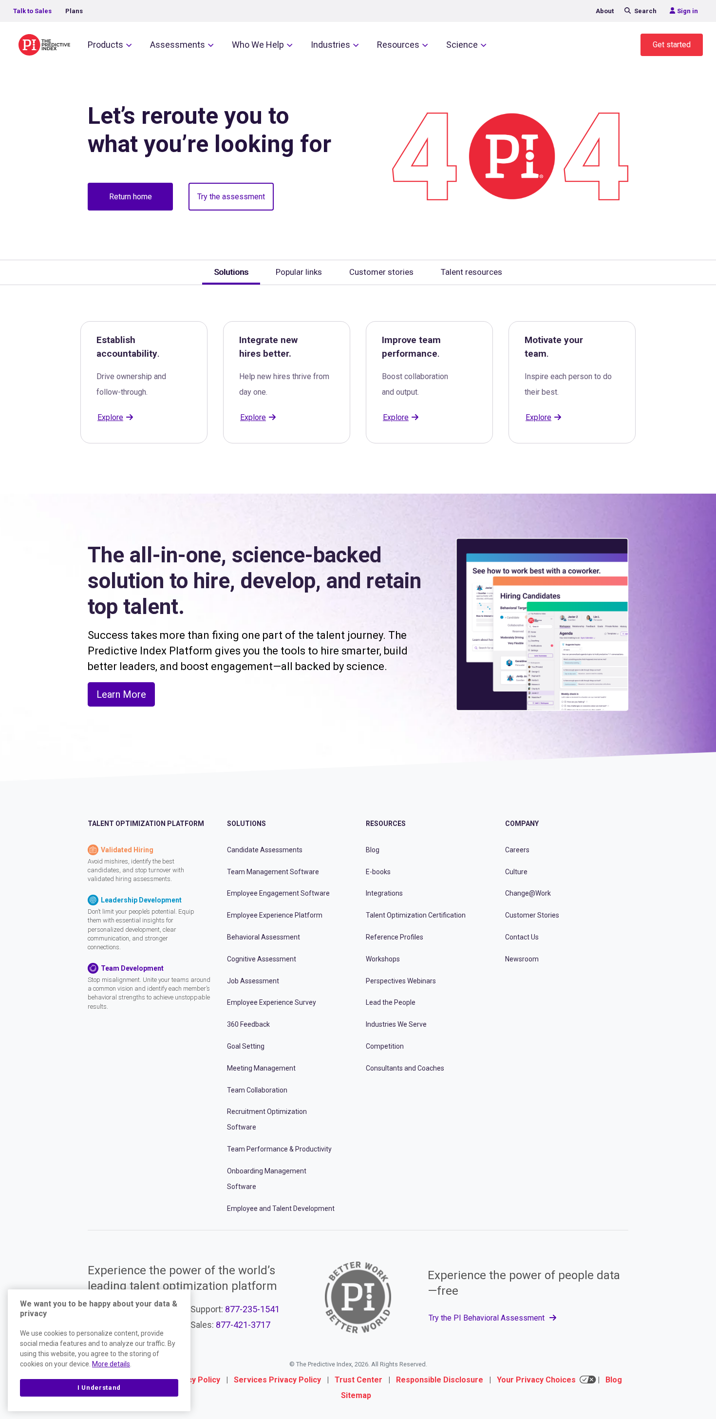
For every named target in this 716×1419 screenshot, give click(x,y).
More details (111, 1364)
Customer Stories (532, 915)
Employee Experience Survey (271, 1002)
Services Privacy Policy (277, 1379)
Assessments (177, 44)
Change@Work (528, 893)
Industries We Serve (396, 1024)
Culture (516, 872)
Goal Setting (245, 1046)
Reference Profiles (394, 937)
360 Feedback (248, 1024)
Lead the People (390, 1002)
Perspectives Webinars (401, 981)
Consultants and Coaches (405, 1068)
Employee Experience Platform (274, 915)
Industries (330, 44)
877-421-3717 (243, 1325)
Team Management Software (273, 872)
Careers (517, 850)
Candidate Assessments (264, 850)
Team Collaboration (257, 1090)
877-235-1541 (252, 1309)
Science (462, 44)
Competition (385, 1046)
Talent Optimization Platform (146, 823)
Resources (398, 44)
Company (522, 823)
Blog (372, 850)
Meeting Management (261, 1068)
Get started (672, 44)
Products (105, 44)
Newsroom (522, 959)
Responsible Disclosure (439, 1379)
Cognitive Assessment (261, 959)
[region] (99, 1350)
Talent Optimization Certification (416, 915)
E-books (378, 872)
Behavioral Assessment (263, 937)
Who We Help (258, 44)
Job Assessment (253, 981)
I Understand (99, 1387)
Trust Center (358, 1379)
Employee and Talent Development (281, 1208)
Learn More (121, 694)
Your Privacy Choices (536, 1379)
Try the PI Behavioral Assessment (487, 1318)
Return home (130, 196)
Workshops (383, 959)
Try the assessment (231, 196)
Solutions (246, 823)
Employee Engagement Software (278, 893)
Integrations (384, 893)
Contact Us (522, 937)
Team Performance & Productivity (279, 1149)
